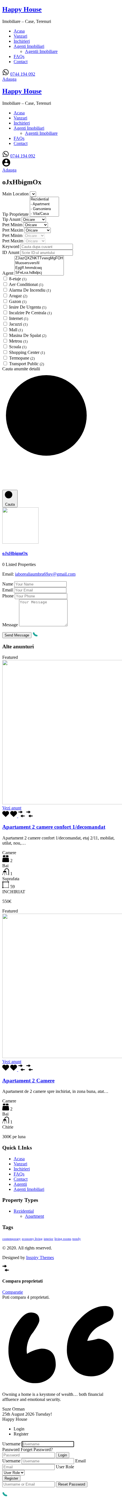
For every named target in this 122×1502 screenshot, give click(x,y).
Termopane (22, 358)
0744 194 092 (22, 74)
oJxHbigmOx (15, 553)
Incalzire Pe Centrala (30, 312)
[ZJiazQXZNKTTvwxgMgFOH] (39, 258)
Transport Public (26, 363)
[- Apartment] (44, 204)
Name (7, 584)
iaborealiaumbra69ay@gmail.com (45, 574)
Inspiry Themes (40, 1257)
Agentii (20, 1184)
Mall (16, 329)
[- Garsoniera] (44, 209)
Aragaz (18, 295)
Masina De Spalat (27, 335)
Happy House (22, 9)
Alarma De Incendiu (30, 290)
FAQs (19, 56)
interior (48, 1238)
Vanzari (20, 36)
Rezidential (24, 1211)
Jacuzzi (18, 324)
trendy (76, 1238)
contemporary (11, 1238)
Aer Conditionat (26, 284)
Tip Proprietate (16, 214)
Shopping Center (27, 352)
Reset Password (71, 1484)
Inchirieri (22, 41)
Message (10, 624)
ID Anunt (11, 252)
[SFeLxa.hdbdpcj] (39, 272)
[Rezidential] (44, 199)
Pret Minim (13, 224)
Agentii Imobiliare (41, 51)
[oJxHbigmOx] (20, 542)
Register (11, 1478)
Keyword (11, 246)
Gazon (17, 301)
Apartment (34, 1216)
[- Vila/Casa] (44, 213)
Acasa (19, 31)
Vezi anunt (11, 808)
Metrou (18, 341)
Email (7, 589)
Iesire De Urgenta (27, 307)
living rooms (62, 1238)
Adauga (9, 79)
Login (62, 1455)
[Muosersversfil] (39, 263)
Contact (21, 61)
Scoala (17, 346)
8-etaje (17, 278)
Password (11, 1449)
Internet (18, 318)
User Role (65, 1466)
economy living (32, 1238)
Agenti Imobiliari (29, 46)
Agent (8, 273)
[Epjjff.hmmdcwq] (39, 268)
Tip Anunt (12, 219)
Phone (8, 595)
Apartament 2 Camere (28, 1081)
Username (11, 1443)
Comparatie (12, 1292)
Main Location (16, 193)
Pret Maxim (13, 230)
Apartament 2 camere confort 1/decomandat (53, 827)
